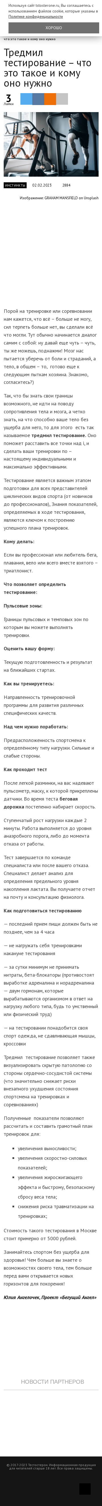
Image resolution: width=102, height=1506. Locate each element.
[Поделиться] (38, 99)
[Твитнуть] (26, 99)
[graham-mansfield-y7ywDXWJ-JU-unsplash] (51, 144)
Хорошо (54, 27)
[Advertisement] (51, 257)
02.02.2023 (42, 185)
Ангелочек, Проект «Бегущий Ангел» (56, 1297)
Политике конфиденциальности (35, 16)
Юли (8, 1297)
